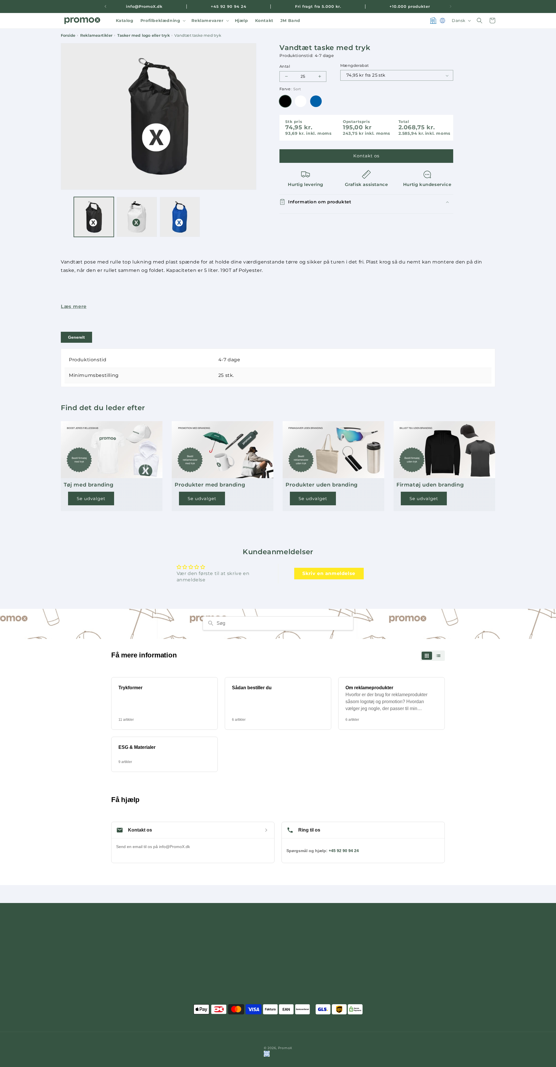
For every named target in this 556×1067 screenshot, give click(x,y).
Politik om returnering (381, 967)
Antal (284, 66)
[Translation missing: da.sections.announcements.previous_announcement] (105, 6)
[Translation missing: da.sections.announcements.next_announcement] (450, 6)
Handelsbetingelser (377, 937)
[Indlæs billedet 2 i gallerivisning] (137, 217)
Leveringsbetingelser (379, 947)
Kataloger (367, 998)
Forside (68, 35)
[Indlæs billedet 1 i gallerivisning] (94, 217)
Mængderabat (354, 65)
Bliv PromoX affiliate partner (388, 978)
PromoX (285, 1048)
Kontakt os (366, 156)
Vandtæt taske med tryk (197, 35)
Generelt (76, 337)
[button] (162, 20)
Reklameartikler (96, 35)
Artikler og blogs (375, 988)
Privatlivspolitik (373, 957)
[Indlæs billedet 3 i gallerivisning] (180, 217)
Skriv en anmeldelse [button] (328, 573)
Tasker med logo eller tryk (143, 35)
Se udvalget (91, 498)
